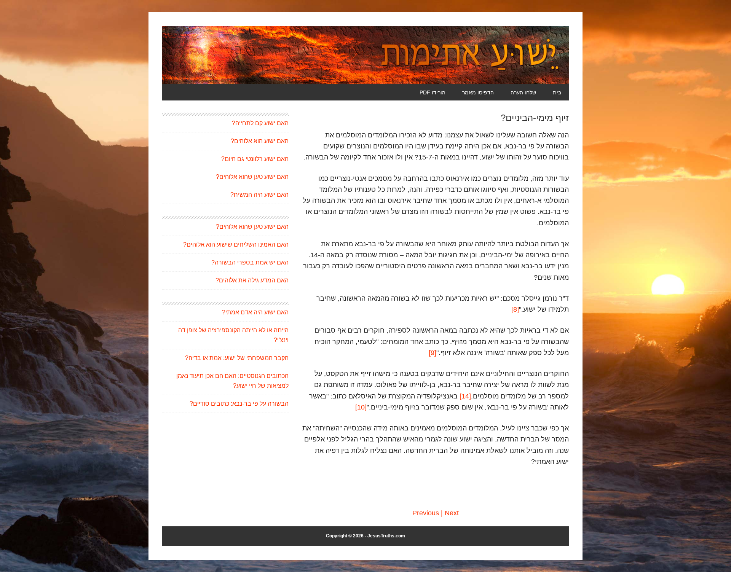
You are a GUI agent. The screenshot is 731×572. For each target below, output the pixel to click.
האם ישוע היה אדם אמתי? (255, 312)
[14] (465, 396)
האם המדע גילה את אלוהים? (252, 280)
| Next (450, 513)
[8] (515, 309)
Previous (425, 513)
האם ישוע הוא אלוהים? (260, 141)
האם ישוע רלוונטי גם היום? (255, 159)
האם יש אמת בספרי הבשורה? (250, 262)
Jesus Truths (365, 55)
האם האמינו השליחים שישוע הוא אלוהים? (236, 244)
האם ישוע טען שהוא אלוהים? (252, 177)
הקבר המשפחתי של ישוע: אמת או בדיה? (237, 358)
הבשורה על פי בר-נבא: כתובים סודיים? (239, 403)
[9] (432, 353)
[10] (361, 407)
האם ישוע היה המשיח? (259, 194)
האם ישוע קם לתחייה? (260, 123)
